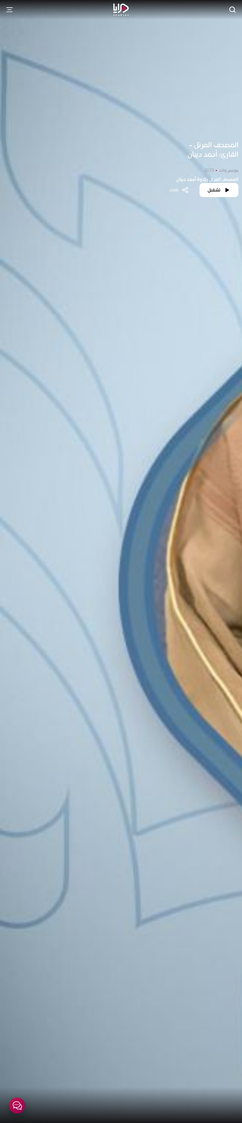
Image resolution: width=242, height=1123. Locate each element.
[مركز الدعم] (17, 1106)
